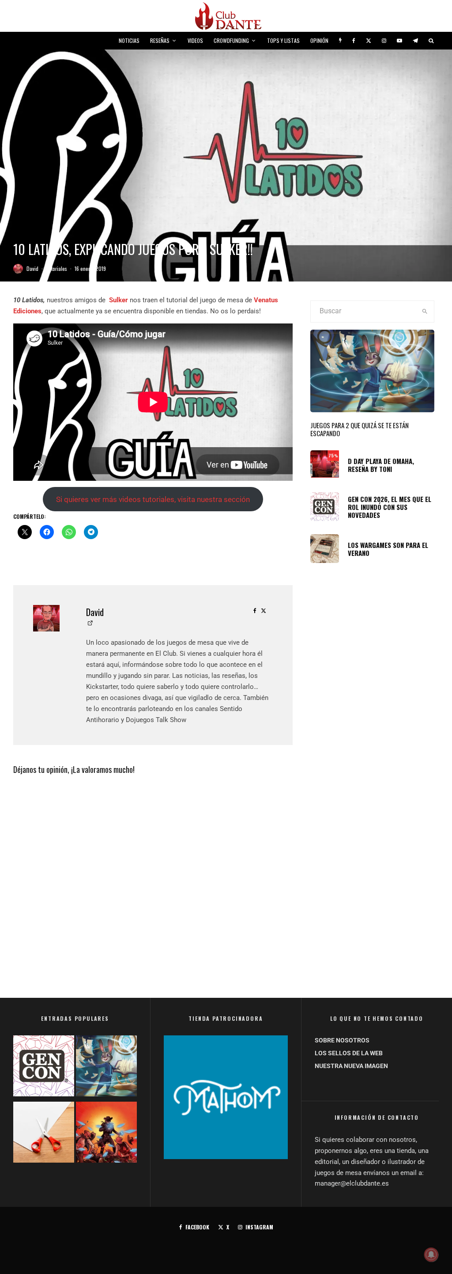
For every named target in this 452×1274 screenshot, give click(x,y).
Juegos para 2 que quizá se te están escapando (359, 429)
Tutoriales (56, 268)
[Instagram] (384, 40)
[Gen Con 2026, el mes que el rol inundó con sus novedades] (43, 1067)
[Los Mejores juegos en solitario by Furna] (106, 1134)
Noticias (129, 40)
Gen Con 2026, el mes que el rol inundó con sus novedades (389, 507)
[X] (369, 40)
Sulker (118, 300)
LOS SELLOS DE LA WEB (349, 1053)
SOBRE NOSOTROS (342, 1040)
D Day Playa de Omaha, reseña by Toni (381, 465)
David (32, 268)
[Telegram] (415, 40)
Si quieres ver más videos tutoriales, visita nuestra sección (153, 499)
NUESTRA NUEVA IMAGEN (351, 1065)
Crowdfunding (231, 40)
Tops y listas (283, 40)
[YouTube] (399, 40)
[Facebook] (354, 40)
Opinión (319, 40)
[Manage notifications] (431, 1254)
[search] (424, 311)
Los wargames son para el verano (388, 549)
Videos (195, 40)
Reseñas (160, 40)
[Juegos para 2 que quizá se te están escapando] (106, 1067)
